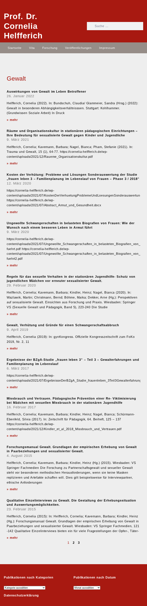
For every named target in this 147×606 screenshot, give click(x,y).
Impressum (107, 47)
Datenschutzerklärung (21, 595)
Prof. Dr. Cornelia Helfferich (23, 26)
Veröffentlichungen (78, 47)
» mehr (12, 119)
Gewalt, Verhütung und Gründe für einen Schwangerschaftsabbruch (63, 325)
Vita (32, 47)
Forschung (49, 47)
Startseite (14, 47)
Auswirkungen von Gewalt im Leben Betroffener (46, 91)
